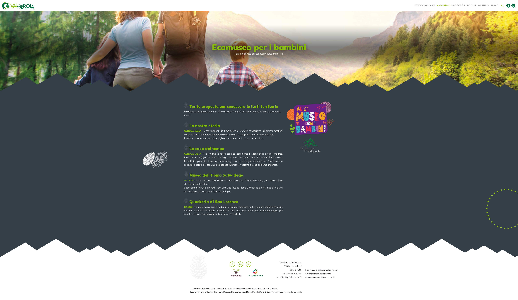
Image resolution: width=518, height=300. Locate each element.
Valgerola (18, 5)
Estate (471, 5)
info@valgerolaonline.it (289, 277)
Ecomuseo (442, 5)
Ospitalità (457, 5)
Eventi (494, 5)
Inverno (482, 5)
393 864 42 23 (293, 273)
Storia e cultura (423, 5)
